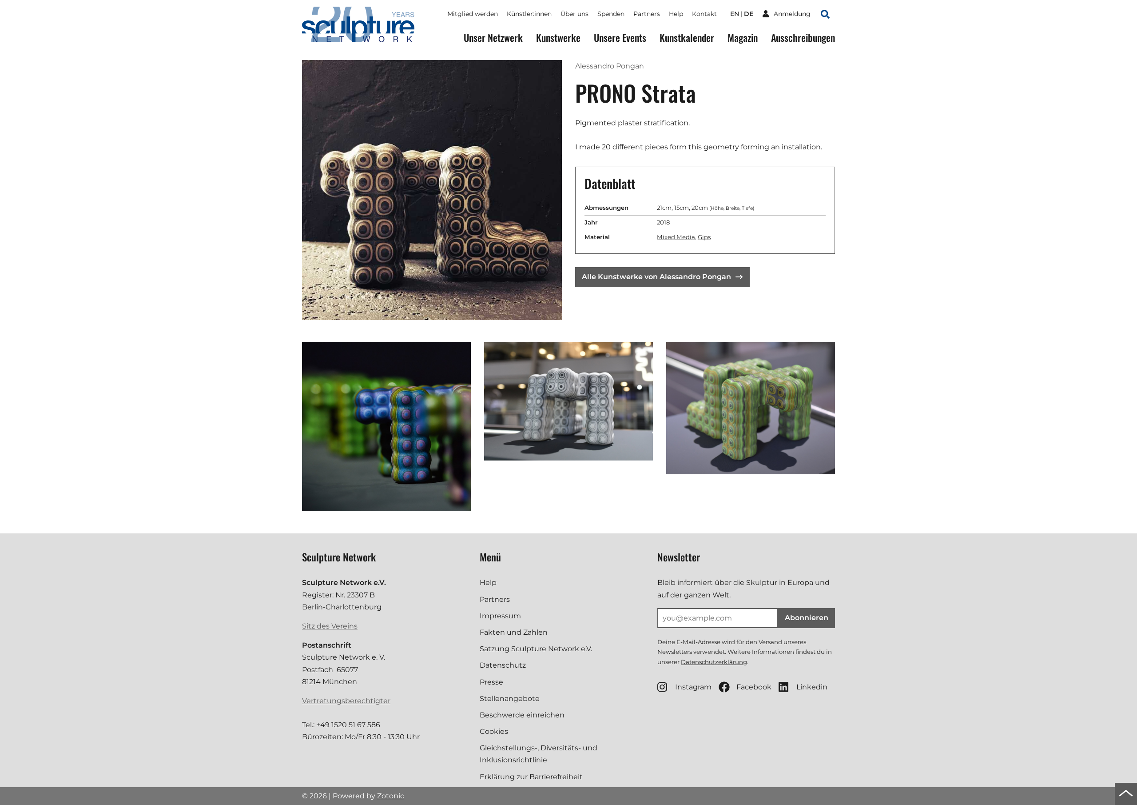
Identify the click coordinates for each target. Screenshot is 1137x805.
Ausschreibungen (803, 37)
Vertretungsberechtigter (346, 701)
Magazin (743, 37)
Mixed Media (676, 236)
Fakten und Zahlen (514, 632)
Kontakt (704, 14)
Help (676, 14)
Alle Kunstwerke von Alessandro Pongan (656, 276)
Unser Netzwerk (493, 37)
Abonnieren (806, 617)
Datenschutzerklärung (714, 661)
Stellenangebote (510, 698)
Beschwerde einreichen (522, 715)
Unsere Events (620, 37)
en (734, 14)
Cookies (494, 731)
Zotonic (390, 796)
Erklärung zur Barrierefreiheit (531, 777)
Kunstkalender (687, 37)
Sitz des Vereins (330, 626)
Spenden (610, 14)
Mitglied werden (472, 14)
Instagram (693, 687)
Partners (646, 14)
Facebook (753, 687)
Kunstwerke (558, 37)
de (748, 14)
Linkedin (811, 687)
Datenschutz (503, 665)
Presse (491, 682)
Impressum (500, 616)
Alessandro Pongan (609, 66)
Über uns (574, 14)
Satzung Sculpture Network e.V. (536, 649)
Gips (704, 236)
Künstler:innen (529, 14)
